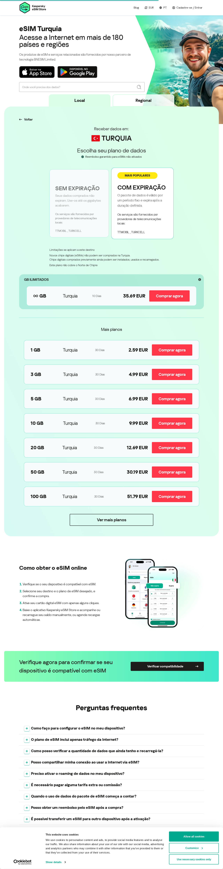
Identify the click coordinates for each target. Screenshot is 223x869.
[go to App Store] (37, 72)
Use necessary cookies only (194, 859)
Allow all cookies (193, 836)
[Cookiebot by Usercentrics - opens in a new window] (22, 862)
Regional (143, 100)
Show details (53, 862)
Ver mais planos (111, 519)
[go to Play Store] (77, 72)
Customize (192, 847)
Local (79, 100)
